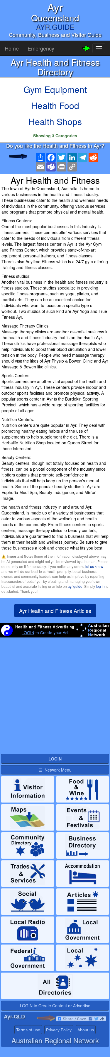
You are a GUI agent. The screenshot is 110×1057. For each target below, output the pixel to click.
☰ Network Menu (55, 770)
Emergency (41, 48)
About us (85, 1029)
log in (100, 586)
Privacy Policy (59, 1029)
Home (12, 48)
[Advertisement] (55, 698)
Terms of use (28, 1029)
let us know (94, 566)
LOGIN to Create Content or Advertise (55, 1006)
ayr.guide (75, 586)
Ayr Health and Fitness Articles (55, 610)
